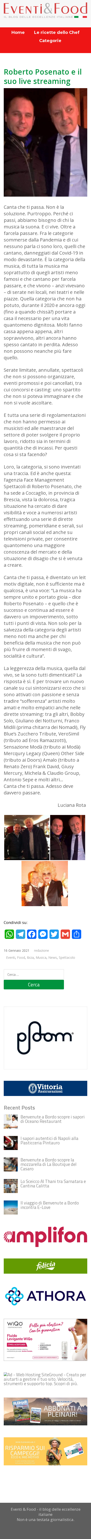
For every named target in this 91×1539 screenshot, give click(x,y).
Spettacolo (67, 957)
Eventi (10, 957)
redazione (41, 950)
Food (21, 957)
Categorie (50, 40)
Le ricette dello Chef (57, 32)
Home (18, 32)
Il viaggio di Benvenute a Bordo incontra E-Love (50, 1205)
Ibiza (30, 957)
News (52, 957)
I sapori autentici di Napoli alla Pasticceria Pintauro (49, 1140)
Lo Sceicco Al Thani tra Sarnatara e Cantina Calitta (53, 1183)
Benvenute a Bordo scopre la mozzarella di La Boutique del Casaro (49, 1164)
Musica (41, 957)
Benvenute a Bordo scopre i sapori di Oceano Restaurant (53, 1119)
